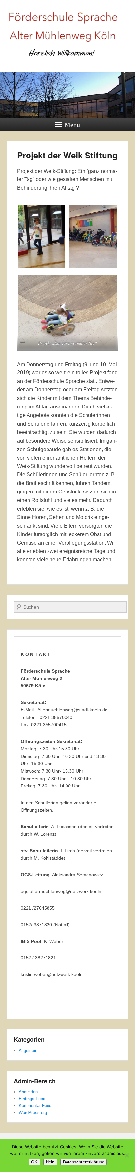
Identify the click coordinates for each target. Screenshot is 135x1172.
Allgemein (28, 1050)
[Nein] (127, 1155)
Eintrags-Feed (32, 1098)
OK (34, 1162)
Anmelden (28, 1091)
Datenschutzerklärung (83, 1162)
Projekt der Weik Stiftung (67, 155)
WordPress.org (33, 1112)
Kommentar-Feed (35, 1105)
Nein (50, 1162)
